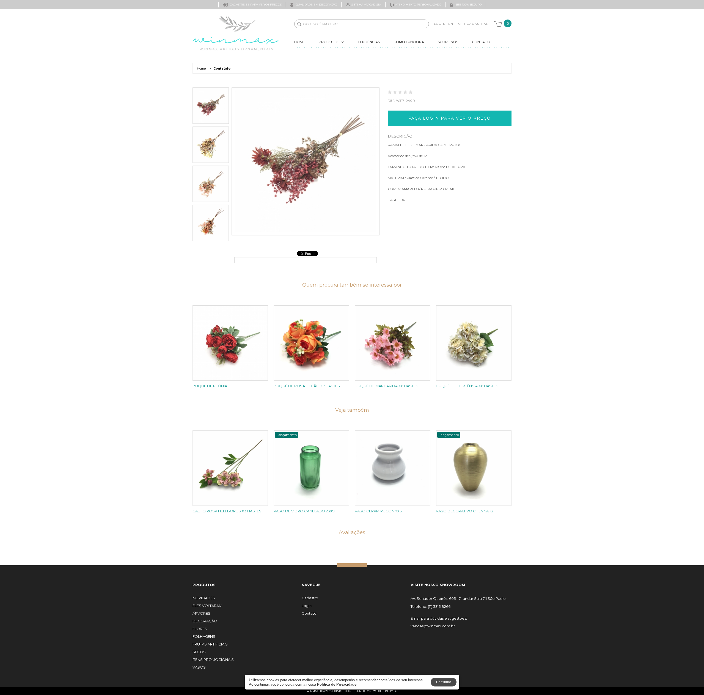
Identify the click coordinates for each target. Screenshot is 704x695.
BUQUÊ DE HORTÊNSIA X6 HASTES (467, 386)
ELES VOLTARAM (207, 606)
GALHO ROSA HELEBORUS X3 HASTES (227, 511)
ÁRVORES (201, 613)
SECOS (199, 652)
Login (307, 606)
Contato (481, 42)
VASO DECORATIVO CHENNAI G (464, 511)
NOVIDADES (204, 598)
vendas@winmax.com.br (433, 626)
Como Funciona (409, 42)
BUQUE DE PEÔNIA (210, 386)
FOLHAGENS (204, 636)
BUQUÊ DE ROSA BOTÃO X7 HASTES (307, 386)
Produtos (329, 42)
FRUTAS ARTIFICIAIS (210, 644)
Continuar (443, 682)
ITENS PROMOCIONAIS (213, 659)
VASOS (199, 667)
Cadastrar (478, 24)
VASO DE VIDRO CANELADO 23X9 (304, 511)
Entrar (455, 24)
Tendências (369, 42)
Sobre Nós (448, 42)
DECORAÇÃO (205, 621)
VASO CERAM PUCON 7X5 (378, 511)
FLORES (200, 629)
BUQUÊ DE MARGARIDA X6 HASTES (386, 386)
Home (299, 42)
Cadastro (310, 598)
